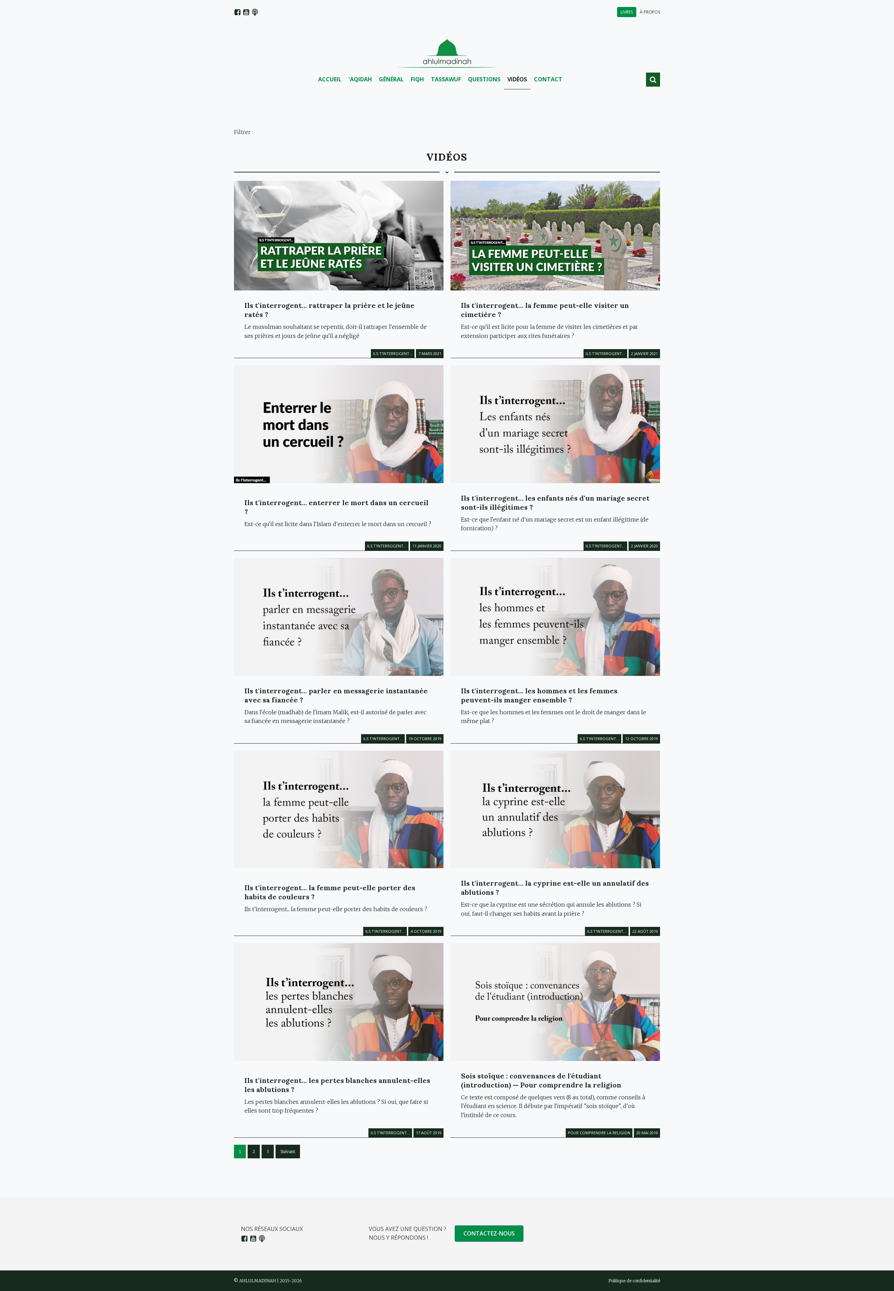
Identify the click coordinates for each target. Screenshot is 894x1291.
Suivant (287, 1151)
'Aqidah (360, 79)
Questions (484, 79)
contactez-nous (489, 1233)
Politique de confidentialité (634, 1280)
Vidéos (517, 79)
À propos (650, 12)
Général (391, 79)
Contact (548, 79)
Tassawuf (446, 79)
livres (627, 12)
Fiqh (417, 79)
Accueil (330, 79)
